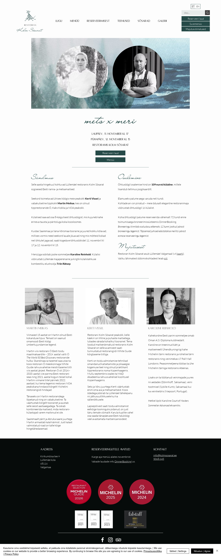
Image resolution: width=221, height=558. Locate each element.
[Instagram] (110, 540)
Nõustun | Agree (202, 551)
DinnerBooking (123, 461)
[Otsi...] (207, 12)
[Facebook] (102, 540)
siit (165, 258)
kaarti (180, 253)
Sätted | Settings (178, 551)
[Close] (217, 551)
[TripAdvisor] (118, 540)
